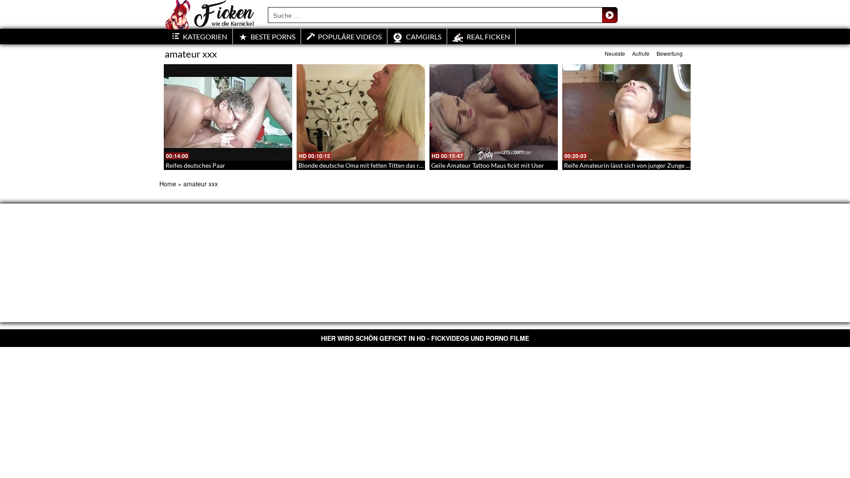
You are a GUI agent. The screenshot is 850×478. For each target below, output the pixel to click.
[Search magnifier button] (609, 15)
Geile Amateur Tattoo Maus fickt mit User (487, 165)
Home (167, 183)
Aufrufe (640, 53)
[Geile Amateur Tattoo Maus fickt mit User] (493, 112)
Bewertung (670, 53)
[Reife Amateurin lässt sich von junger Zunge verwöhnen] (626, 112)
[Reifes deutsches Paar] (228, 112)
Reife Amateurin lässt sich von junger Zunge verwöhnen (640, 165)
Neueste (615, 53)
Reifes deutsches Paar (195, 165)
